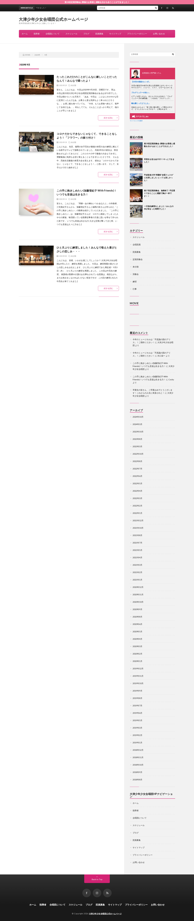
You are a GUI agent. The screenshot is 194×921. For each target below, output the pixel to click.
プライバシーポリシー (137, 33)
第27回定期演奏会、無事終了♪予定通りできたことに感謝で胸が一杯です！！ (159, 193)
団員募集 (99, 33)
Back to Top (97, 879)
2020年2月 (137, 653)
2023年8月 (137, 439)
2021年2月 (137, 572)
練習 (135, 281)
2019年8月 (137, 698)
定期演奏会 (138, 259)
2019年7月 (137, 705)
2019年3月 (137, 728)
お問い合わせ (159, 33)
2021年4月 (137, 557)
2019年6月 (137, 713)
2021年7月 (137, 542)
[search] (156, 8)
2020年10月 (138, 602)
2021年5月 (137, 550)
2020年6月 (137, 624)
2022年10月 (138, 454)
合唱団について (53, 33)
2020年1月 (137, 661)
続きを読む (108, 118)
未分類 (73, 85)
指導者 (37, 33)
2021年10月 (138, 528)
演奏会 (136, 274)
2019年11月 (138, 676)
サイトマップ (115, 33)
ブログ (86, 33)
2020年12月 (138, 587)
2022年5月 (137, 483)
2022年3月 (137, 498)
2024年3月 (137, 424)
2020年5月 (137, 631)
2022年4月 (137, 491)
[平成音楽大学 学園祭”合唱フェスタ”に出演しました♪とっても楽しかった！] (136, 180)
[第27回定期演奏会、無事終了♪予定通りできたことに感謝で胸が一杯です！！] (136, 195)
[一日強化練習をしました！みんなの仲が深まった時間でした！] (136, 211)
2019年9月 (137, 691)
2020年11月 (138, 594)
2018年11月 (138, 757)
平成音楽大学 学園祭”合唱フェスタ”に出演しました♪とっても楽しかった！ (159, 178)
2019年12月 (138, 668)
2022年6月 (137, 476)
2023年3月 (137, 446)
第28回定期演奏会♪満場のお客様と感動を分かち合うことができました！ (97, 2)
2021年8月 (137, 535)
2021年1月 (137, 579)
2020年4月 (137, 639)
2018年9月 (137, 772)
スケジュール (71, 33)
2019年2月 (137, 735)
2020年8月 (137, 616)
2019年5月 (137, 720)
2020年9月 (137, 609)
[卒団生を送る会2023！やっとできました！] (136, 164)
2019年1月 (137, 742)
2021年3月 (137, 565)
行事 (135, 289)
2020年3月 (137, 646)
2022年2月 (137, 505)
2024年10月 (138, 417)
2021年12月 (138, 520)
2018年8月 (137, 779)
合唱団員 (137, 244)
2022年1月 (137, 513)
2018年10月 (138, 765)
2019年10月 (138, 683)
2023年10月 (138, 431)
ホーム (25, 33)
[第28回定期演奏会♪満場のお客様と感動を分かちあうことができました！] (136, 148)
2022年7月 (137, 468)
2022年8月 (137, 461)
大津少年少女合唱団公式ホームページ (53, 19)
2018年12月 (138, 750)
